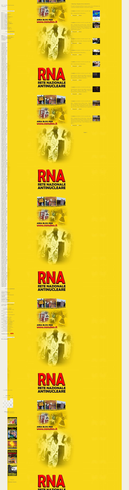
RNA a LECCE (4, 19)
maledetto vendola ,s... (5, 299)
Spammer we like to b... (5, 292)
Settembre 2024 (4, 256)
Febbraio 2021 (4, 199)
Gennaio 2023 (4, 230)
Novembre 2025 (4, 275)
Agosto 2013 (3, 78)
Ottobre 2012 (3, 65)
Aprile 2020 (3, 185)
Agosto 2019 (3, 175)
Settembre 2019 (4, 176)
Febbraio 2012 (4, 54)
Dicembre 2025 (4, 276)
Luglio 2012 (3, 61)
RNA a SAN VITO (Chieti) (6, 23)
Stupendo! (3, 296)
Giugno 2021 (3, 204)
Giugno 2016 (3, 124)
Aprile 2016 (3, 121)
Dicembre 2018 (4, 164)
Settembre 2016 (4, 128)
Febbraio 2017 (4, 134)
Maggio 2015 (3, 106)
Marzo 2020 (3, 184)
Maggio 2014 (3, 90)
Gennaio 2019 (4, 165)
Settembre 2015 (4, 112)
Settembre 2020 (4, 192)
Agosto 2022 (3, 223)
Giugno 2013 (3, 75)
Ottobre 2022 (3, 226)
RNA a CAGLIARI (5, 14)
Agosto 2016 (3, 126)
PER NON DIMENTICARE (6, 37)
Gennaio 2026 (4, 278)
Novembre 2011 (4, 50)
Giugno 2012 (3, 59)
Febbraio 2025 (4, 263)
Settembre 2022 (4, 224)
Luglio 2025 (3, 270)
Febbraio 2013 (4, 70)
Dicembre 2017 (4, 148)
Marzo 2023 (3, 232)
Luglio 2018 (3, 157)
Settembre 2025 (4, 272)
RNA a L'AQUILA (5, 18)
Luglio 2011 (3, 45)
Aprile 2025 (3, 266)
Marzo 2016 (3, 120)
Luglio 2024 (3, 254)
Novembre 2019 (4, 179)
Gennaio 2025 (4, 262)
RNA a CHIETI (4, 15)
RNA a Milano (4, 20)
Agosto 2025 (3, 271)
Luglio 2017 (3, 141)
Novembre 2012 (4, 66)
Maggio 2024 (3, 251)
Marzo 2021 (3, 200)
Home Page (74, 4)
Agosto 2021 (3, 207)
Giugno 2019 (3, 172)
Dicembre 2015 (4, 116)
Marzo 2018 (3, 152)
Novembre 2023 (4, 243)
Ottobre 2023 (3, 242)
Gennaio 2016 (4, 117)
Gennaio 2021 (4, 197)
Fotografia (74, 15)
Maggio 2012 (3, 58)
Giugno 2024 (3, 252)
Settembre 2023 (4, 240)
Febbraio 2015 (4, 102)
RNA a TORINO (4, 24)
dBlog (2, 35)
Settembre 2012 (4, 63)
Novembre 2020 (4, 195)
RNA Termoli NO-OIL (5, 28)
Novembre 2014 (4, 98)
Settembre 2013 (4, 79)
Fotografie (79, 4)
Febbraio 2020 (4, 183)
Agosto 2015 (3, 110)
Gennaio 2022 (4, 213)
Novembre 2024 (4, 259)
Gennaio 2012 (4, 53)
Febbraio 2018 (4, 150)
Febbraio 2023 (4, 231)
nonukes (73, 11)
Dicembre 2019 (4, 180)
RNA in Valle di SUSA (5, 27)
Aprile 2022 (3, 217)
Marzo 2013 (3, 71)
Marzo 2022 (3, 216)
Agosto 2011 (3, 46)
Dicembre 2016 (4, 132)
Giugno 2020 (3, 188)
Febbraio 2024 (4, 247)
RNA (2, 12)
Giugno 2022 (3, 220)
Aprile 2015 (3, 105)
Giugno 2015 (3, 108)
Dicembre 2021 (4, 212)
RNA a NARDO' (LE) (5, 22)
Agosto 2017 (3, 142)
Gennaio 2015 (4, 101)
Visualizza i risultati (5, 333)
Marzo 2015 (3, 104)
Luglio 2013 (3, 77)
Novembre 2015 (4, 114)
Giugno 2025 (3, 268)
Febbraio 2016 (4, 118)
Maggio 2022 (3, 219)
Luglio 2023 (3, 238)
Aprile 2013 (3, 73)
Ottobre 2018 (3, 161)
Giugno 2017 (3, 140)
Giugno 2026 (3, 285)
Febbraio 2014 (4, 86)
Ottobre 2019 (3, 177)
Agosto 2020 (3, 191)
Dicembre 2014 (4, 99)
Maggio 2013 (3, 74)
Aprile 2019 (3, 169)
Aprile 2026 (3, 282)
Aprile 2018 (3, 153)
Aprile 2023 (3, 234)
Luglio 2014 (3, 93)
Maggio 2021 (3, 203)
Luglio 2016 (3, 125)
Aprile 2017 (3, 137)
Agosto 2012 (3, 62)
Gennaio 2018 (4, 149)
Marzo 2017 (3, 136)
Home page (6, 411)
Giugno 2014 (3, 91)
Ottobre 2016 (3, 129)
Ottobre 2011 (3, 49)
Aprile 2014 (3, 89)
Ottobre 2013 (3, 81)
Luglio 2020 (3, 189)
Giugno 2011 (3, 43)
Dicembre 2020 (4, 196)
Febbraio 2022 (4, 215)
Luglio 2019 (3, 173)
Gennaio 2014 (4, 85)
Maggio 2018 (3, 154)
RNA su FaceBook (4, 339)
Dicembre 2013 (4, 83)
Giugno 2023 (3, 236)
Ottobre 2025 (3, 274)
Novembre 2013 (4, 82)
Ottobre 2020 (3, 193)
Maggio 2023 (3, 235)
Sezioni (79, 15)
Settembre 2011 (4, 47)
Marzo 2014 (3, 87)
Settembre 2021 (4, 208)
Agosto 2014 (3, 94)
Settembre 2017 (4, 144)
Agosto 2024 (3, 255)
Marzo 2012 (3, 55)
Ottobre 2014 (3, 97)
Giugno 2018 (3, 156)
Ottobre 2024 (3, 258)
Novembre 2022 (4, 227)
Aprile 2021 (3, 201)
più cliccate (12, 31)
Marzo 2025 (3, 264)
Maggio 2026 (3, 283)
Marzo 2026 (3, 281)
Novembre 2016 (4, 130)
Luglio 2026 (3, 286)
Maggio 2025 (3, 267)
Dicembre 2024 (4, 260)
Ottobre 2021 (3, 209)
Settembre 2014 (4, 95)
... (85, 13)
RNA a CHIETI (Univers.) (6, 16)
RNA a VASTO (4, 26)
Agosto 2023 (3, 239)
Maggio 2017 (3, 138)
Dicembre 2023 (4, 244)
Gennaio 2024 (4, 246)
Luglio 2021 (3, 205)
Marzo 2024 (3, 248)
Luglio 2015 (3, 109)
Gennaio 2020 (4, 181)
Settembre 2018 (4, 160)
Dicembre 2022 (4, 228)
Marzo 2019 (3, 168)
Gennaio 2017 (4, 133)
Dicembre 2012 (4, 67)
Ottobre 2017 (3, 145)
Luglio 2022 (3, 222)
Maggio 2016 (3, 122)
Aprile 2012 (3, 57)
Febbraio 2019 (4, 167)
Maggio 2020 (3, 187)
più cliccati (12, 288)
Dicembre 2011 (4, 51)
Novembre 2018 (4, 163)
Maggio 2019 (3, 171)
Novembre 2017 (4, 146)
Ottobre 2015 (3, 113)
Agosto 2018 (3, 158)
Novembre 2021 (4, 211)
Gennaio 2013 (4, 69)
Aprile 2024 (3, 250)
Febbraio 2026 (4, 279)
